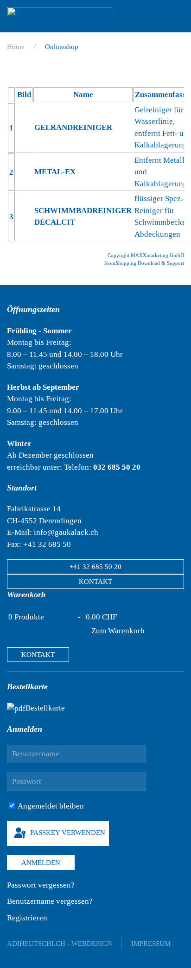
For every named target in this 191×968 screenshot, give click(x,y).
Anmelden (40, 862)
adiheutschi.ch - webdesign (59, 943)
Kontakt (95, 581)
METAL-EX (55, 171)
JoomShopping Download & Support (144, 263)
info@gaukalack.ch (66, 532)
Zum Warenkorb (118, 630)
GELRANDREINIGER (73, 127)
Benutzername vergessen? (50, 901)
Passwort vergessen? (41, 885)
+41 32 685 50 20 (95, 566)
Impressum (151, 943)
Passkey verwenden (66, 832)
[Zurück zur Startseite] (59, 16)
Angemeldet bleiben (50, 806)
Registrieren (27, 917)
